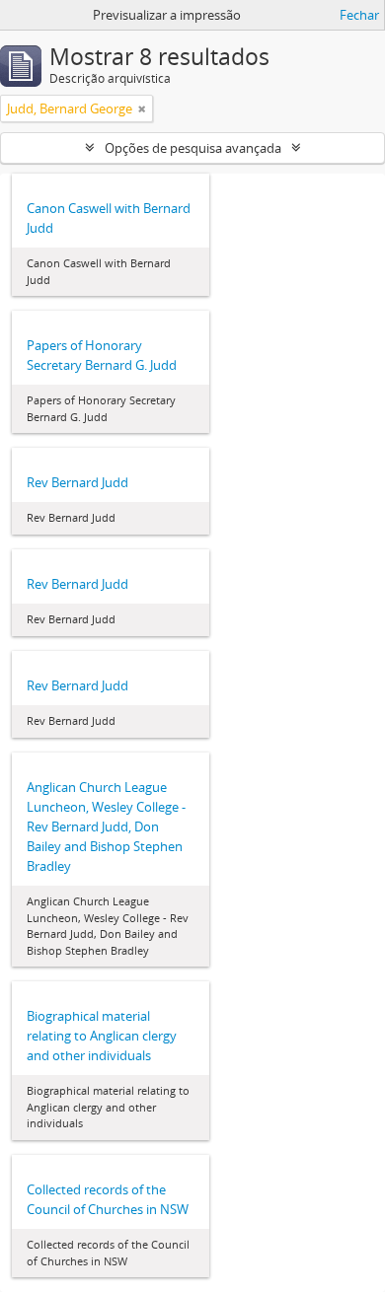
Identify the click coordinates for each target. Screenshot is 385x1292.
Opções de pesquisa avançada (193, 148)
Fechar (359, 15)
